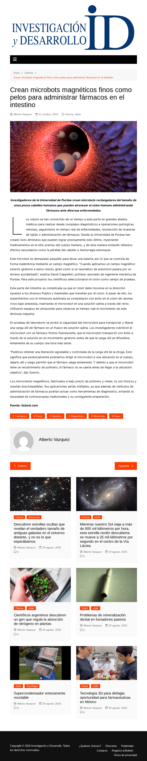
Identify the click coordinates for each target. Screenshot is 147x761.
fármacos (21, 416)
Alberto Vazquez (22, 114)
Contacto (102, 750)
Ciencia (69, 114)
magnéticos (77, 416)
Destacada (34, 517)
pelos (117, 416)
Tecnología (32, 686)
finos (39, 416)
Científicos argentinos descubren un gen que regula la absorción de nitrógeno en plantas (40, 619)
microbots (99, 416)
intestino (56, 416)
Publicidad (127, 746)
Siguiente (123, 465)
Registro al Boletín (122, 750)
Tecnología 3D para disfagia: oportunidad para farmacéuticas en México (105, 697)
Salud (85, 608)
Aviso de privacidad (125, 755)
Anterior (22, 465)
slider (78, 114)
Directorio (111, 746)
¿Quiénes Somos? (90, 746)
